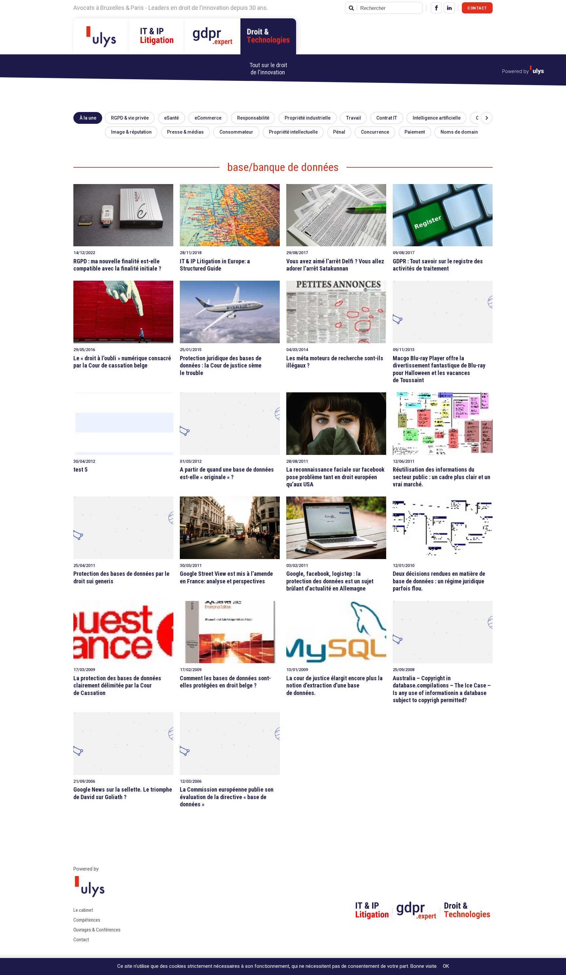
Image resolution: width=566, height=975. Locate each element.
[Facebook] (436, 7)
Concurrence (375, 132)
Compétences (86, 920)
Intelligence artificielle (437, 118)
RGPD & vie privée (130, 118)
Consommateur (236, 132)
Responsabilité (253, 118)
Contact (477, 8)
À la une (88, 118)
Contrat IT (386, 118)
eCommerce (208, 118)
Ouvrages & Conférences (97, 930)
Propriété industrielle (307, 118)
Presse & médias (185, 132)
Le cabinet (83, 910)
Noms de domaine (461, 132)
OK (446, 966)
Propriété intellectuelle (293, 132)
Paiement (415, 132)
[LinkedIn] (449, 7)
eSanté (171, 118)
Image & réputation (131, 132)
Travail (353, 118)
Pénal (339, 132)
